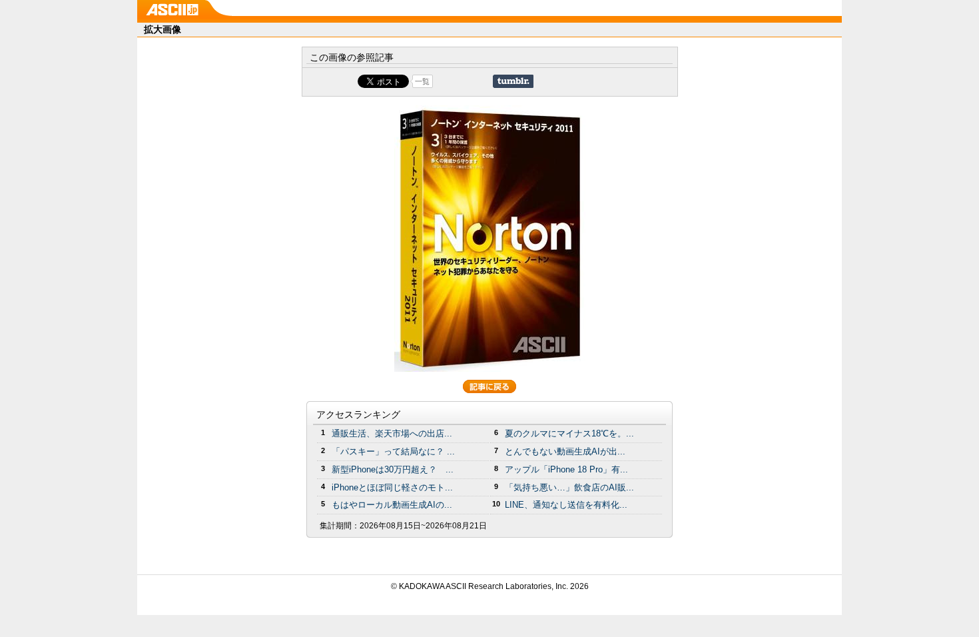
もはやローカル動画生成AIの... (392, 505)
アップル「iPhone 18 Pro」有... (566, 469)
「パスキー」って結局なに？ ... (393, 451)
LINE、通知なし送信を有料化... (566, 505)
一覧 (422, 81)
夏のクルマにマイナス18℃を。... (569, 433)
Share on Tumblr (513, 81)
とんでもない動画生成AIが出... (565, 451)
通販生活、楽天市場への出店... (392, 433)
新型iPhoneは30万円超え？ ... (393, 469)
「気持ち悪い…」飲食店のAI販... (569, 487)
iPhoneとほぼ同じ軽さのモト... (392, 487)
